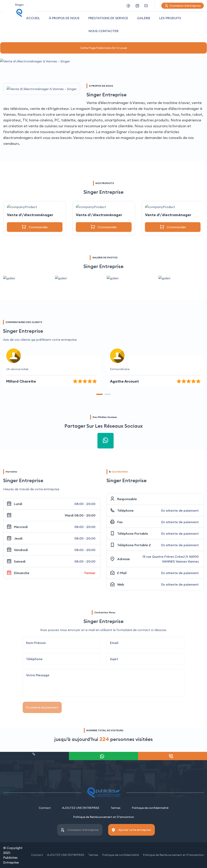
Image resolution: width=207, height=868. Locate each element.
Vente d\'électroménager (30, 215)
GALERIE (143, 18)
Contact (45, 808)
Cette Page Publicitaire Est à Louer (103, 48)
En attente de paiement (42, 707)
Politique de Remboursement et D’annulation (103, 817)
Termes (115, 808)
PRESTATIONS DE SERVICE (108, 18)
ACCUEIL (33, 18)
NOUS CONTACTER (103, 31)
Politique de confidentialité (150, 808)
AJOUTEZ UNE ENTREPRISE (80, 808)
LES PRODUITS (170, 18)
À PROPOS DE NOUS (64, 18)
